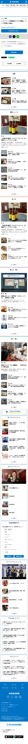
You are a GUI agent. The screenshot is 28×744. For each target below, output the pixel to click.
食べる (7, 5)
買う (18, 5)
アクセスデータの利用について (8, 706)
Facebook (8, 697)
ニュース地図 (4, 18)
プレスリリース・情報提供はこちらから (10, 704)
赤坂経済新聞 (14, 2)
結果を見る (19, 556)
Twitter (12, 697)
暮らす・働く (22, 5)
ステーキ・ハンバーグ (10, 549)
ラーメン (6, 537)
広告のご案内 (5, 710)
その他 (6, 552)
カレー (6, 542)
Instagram (16, 697)
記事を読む (14, 52)
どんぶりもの (8, 544)
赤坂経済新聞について (6, 702)
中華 (5, 532)
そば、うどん (8, 539)
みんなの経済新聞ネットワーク (14, 725)
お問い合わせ (5, 708)
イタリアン (7, 534)
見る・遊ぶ (13, 5)
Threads (20, 697)
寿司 (5, 547)
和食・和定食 (8, 529)
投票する (9, 556)
